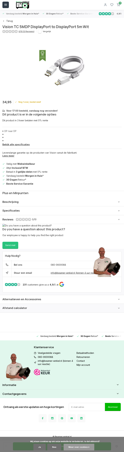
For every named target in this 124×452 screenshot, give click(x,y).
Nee (54, 447)
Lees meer (8, 155)
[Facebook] (43, 418)
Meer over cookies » (78, 447)
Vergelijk (47, 31)
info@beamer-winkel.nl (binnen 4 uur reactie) (75, 272)
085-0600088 (58, 264)
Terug (9, 21)
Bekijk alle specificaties (16, 144)
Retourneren (83, 357)
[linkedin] (81, 418)
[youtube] (72, 418)
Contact (81, 360)
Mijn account (83, 365)
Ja (39, 447)
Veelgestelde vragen (49, 353)
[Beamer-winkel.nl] (22, 5)
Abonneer (113, 407)
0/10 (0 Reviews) (26, 31)
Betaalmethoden (85, 353)
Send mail (10, 245)
